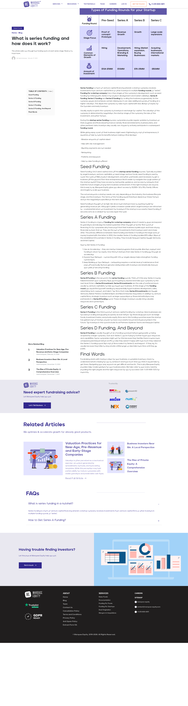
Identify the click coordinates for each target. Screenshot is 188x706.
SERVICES (103, 593)
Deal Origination (105, 610)
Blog (20, 33)
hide (50, 91)
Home (14, 33)
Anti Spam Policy (70, 621)
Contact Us (67, 607)
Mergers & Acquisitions (107, 613)
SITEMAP (138, 598)
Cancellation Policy (71, 611)
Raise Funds (18, 28)
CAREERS (139, 593)
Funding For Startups (107, 606)
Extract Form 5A (70, 625)
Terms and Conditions (72, 614)
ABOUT (66, 593)
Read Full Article (74, 478)
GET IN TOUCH (139, 4)
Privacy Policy (69, 618)
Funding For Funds (105, 603)
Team (65, 604)
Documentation (104, 600)
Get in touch (29, 565)
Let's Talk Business (36, 405)
